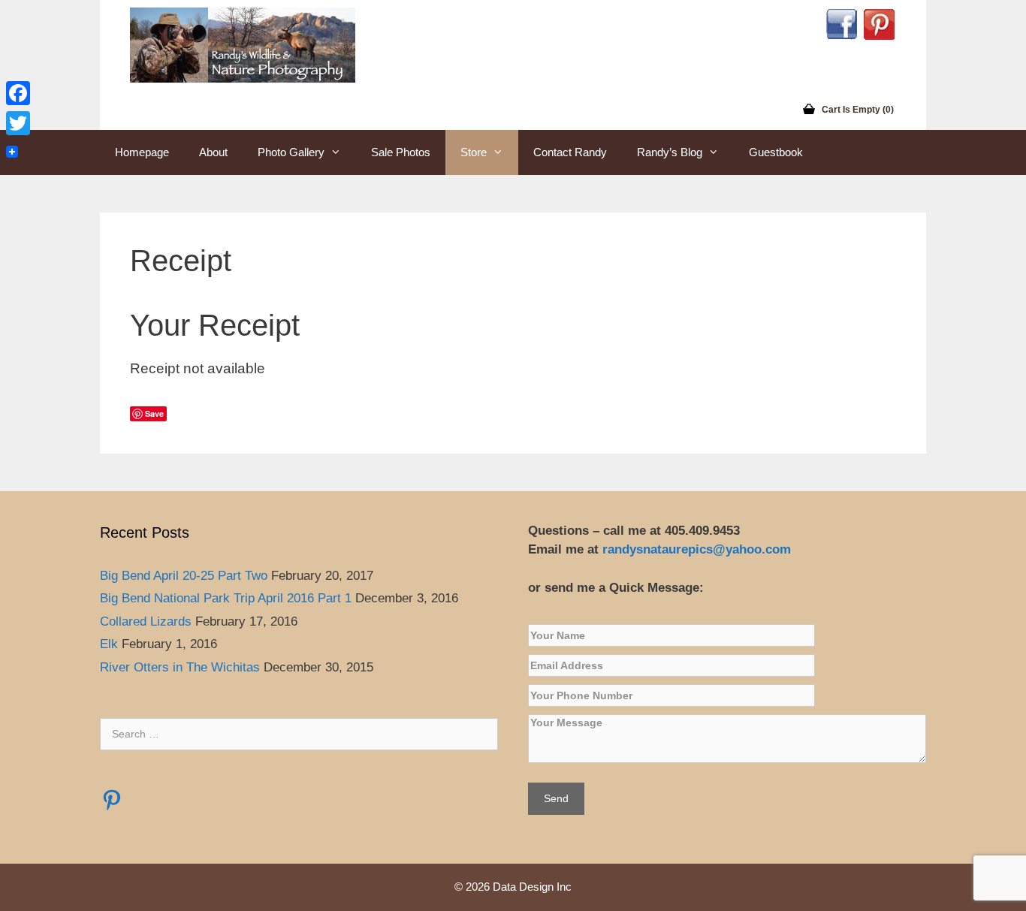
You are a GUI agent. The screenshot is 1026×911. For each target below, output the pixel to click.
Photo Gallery (291, 152)
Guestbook (776, 152)
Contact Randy (570, 152)
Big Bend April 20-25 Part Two (183, 576)
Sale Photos (400, 152)
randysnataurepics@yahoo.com (698, 549)
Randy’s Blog (669, 152)
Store (473, 152)
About (213, 152)
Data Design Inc (532, 886)
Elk (109, 644)
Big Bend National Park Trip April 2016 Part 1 (226, 598)
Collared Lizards (146, 621)
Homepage (142, 152)
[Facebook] (18, 93)
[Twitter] (18, 123)
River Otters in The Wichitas (180, 667)
